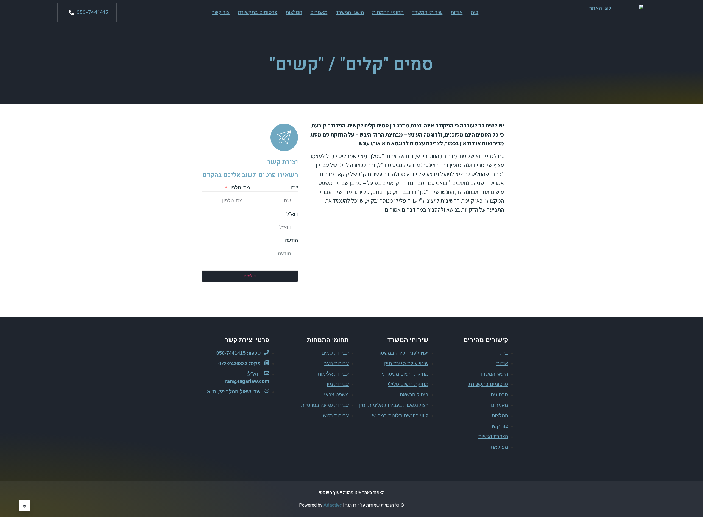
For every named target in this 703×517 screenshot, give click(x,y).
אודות (456, 12)
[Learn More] (24, 505)
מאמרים (318, 12)
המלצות (294, 12)
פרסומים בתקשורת (257, 12)
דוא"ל (292, 214)
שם (294, 187)
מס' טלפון (239, 187)
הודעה (291, 240)
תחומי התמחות (388, 12)
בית (474, 12)
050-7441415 (92, 12)
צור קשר (221, 12)
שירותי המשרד (427, 12)
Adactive (332, 505)
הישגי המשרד (350, 12)
